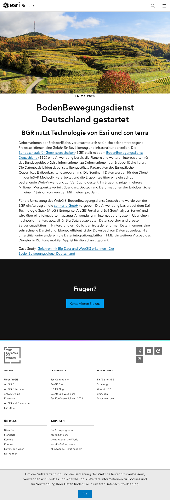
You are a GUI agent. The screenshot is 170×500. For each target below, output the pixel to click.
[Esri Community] (158, 351)
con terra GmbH (66, 205)
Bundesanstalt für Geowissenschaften (47, 153)
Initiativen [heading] (57, 420)
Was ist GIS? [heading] (105, 370)
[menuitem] (25, 379)
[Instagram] (139, 359)
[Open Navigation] (164, 6)
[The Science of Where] (12, 356)
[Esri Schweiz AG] (18, 6)
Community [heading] (58, 370)
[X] (139, 351)
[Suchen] (153, 6)
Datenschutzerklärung (122, 484)
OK (85, 494)
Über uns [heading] (10, 420)
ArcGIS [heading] (8, 370)
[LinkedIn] (149, 351)
